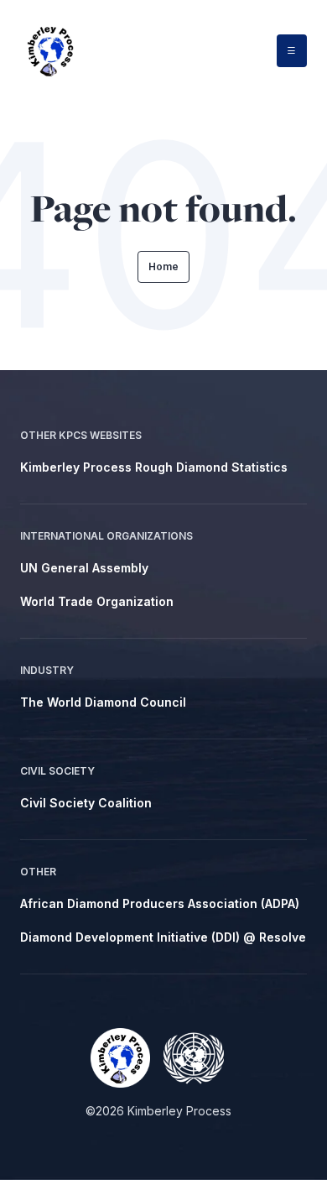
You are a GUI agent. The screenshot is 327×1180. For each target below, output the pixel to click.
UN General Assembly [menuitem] (84, 568)
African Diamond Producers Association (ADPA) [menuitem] (159, 903)
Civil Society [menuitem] (57, 771)
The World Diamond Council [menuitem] (103, 702)
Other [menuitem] (38, 871)
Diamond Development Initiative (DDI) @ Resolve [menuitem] (163, 937)
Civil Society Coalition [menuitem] (86, 803)
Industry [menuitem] (47, 670)
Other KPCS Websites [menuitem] (81, 435)
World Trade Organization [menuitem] (97, 601)
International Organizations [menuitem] (106, 536)
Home (163, 266)
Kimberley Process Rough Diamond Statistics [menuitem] (154, 467)
